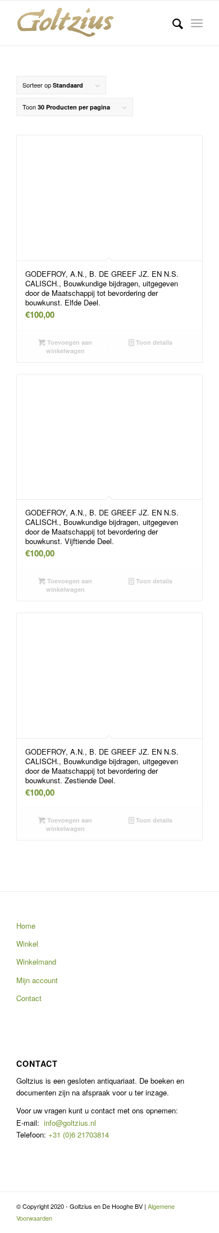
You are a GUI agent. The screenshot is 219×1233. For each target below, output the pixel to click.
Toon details (153, 342)
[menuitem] (172, 23)
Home (25, 925)
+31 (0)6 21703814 (77, 1134)
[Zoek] (172, 23)
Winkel (27, 943)
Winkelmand (36, 961)
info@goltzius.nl (70, 1122)
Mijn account (37, 980)
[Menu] (197, 23)
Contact (29, 998)
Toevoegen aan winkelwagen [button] (68, 346)
